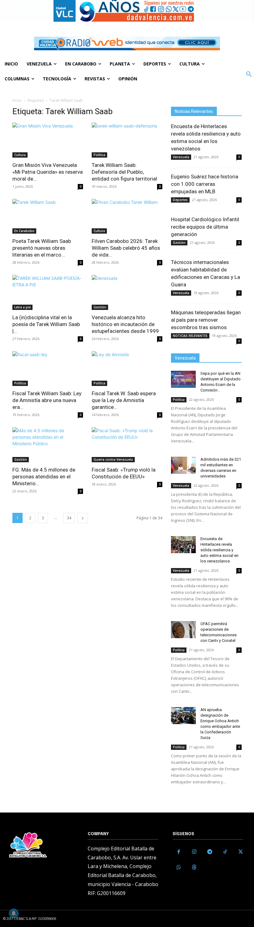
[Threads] (194, 867)
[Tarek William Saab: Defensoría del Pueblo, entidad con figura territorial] (127, 140)
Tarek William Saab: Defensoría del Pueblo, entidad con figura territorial (124, 172)
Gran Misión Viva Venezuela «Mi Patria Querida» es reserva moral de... (47, 172)
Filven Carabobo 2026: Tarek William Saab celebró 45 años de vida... (126, 248)
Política (99, 155)
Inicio (17, 100)
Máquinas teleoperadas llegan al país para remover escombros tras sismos (206, 319)
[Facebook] (179, 852)
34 (69, 518)
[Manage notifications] (14, 913)
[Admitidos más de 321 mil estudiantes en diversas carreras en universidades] (183, 465)
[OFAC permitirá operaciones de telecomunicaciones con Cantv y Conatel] (183, 629)
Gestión (100, 307)
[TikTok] (225, 852)
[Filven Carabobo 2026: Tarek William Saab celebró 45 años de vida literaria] (127, 216)
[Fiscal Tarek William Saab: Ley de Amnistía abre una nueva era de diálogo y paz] (47, 368)
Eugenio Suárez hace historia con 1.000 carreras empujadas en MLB (204, 184)
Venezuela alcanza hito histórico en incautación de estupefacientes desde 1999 (125, 324)
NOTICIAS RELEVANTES (190, 336)
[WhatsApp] (179, 867)
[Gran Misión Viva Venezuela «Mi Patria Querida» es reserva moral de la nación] (47, 140)
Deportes (180, 200)
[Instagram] (194, 852)
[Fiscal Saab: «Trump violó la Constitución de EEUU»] (127, 444)
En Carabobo (24, 231)
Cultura (20, 155)
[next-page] (82, 518)
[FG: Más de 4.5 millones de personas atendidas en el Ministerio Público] (47, 444)
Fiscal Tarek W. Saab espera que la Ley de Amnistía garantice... (124, 400)
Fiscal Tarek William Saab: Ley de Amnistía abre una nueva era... (46, 400)
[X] (240, 852)
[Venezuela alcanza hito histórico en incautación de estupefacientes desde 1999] (127, 292)
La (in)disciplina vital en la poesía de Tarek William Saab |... (46, 324)
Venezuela (181, 157)
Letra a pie (22, 307)
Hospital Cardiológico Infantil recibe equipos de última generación (205, 226)
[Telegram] (210, 852)
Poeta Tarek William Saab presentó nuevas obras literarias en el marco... (41, 248)
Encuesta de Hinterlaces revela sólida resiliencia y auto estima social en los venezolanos (219, 549)
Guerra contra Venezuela (113, 459)
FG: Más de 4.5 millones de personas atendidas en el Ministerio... (43, 476)
